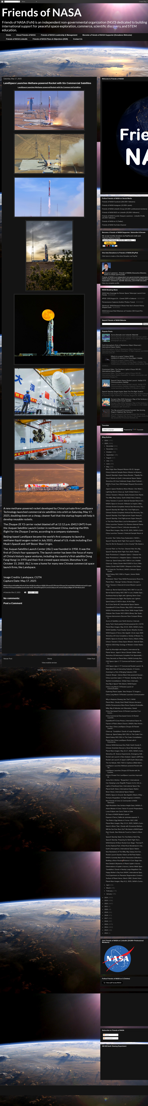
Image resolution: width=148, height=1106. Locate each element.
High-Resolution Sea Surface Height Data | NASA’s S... (124, 805)
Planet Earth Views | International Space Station (122, 789)
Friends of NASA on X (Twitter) (112, 221)
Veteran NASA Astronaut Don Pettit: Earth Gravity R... (124, 745)
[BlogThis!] (31, 592)
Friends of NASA (42, 12)
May (108, 467)
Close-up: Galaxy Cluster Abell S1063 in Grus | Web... (124, 563)
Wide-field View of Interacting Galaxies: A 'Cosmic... (123, 669)
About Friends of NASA (26, 35)
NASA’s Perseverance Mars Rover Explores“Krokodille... (125, 705)
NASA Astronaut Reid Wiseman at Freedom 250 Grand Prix (122, 311)
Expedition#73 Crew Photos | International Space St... (124, 721)
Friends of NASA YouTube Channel (114, 225)
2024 (106, 897)
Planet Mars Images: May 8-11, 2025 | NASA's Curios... (125, 881)
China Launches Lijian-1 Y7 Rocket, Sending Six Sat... (124, 678)
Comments (109, 1038)
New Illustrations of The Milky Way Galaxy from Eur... (124, 852)
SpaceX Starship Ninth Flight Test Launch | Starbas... (124, 541)
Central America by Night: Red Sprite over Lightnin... (124, 598)
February (109, 891)
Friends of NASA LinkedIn (16, 39)
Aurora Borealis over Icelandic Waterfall (124, 335)
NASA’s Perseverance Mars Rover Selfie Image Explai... (125, 610)
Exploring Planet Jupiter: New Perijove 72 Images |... (124, 691)
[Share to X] (33, 592)
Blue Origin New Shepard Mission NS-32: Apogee (123, 469)
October (109, 452)
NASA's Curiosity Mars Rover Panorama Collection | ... (124, 857)
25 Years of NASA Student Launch (117, 814)
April (108, 885)
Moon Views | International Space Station (120, 792)
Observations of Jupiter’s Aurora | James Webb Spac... (124, 866)
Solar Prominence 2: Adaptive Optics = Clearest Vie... (124, 554)
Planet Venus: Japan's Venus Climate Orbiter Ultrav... (124, 652)
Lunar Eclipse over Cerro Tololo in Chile (119, 811)
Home (8, 35)
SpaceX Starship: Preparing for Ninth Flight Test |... (123, 840)
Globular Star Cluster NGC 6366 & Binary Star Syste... (124, 613)
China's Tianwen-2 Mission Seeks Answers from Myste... (125, 495)
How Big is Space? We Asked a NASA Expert (121, 684)
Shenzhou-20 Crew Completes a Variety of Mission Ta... (125, 636)
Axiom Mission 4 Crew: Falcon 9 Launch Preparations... (125, 808)
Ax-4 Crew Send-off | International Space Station (122, 604)
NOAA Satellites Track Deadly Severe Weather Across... (125, 630)
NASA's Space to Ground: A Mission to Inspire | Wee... (124, 504)
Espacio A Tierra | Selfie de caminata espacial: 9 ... (123, 817)
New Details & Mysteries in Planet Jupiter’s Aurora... (123, 863)
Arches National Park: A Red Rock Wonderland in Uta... (125, 846)
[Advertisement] (76, 57)
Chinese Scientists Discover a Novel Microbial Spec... (124, 748)
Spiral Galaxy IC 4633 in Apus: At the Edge (120, 601)
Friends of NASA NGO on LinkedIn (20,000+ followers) (120, 212)
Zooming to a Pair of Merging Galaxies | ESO (121, 672)
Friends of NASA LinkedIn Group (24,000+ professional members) (124, 209)
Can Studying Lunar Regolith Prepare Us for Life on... (124, 783)
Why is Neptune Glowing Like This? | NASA (120, 699)
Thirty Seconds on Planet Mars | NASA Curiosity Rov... (124, 658)
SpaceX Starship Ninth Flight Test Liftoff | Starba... (123, 552)
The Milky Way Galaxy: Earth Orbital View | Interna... (124, 498)
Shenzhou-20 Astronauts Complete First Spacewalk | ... (125, 655)
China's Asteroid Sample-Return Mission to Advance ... (124, 472)
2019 (106, 912)
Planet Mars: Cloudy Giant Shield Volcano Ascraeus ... (124, 702)
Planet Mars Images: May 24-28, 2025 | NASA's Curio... (125, 530)
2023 (106, 900)
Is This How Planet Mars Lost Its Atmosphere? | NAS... (124, 521)
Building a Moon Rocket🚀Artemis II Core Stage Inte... (124, 860)
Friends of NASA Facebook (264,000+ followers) (118, 202)
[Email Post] (25, 592)
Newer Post (7, 659)
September (110, 455)
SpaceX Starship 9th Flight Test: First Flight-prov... (123, 509)
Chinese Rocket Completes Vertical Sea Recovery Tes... (125, 506)
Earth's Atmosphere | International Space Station (122, 849)
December (110, 446)
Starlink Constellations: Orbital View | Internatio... (122, 681)
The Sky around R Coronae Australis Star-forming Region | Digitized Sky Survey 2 (128, 411)
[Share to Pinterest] (37, 592)
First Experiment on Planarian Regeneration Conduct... (124, 875)
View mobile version (49, 663)
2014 (106, 927)
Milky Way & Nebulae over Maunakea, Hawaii (121, 708)
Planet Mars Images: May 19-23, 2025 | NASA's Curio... (125, 627)
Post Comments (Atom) (53, 670)
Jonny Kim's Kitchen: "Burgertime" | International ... (123, 780)
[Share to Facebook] (35, 592)
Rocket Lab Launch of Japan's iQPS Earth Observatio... (125, 760)
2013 (106, 930)
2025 (106, 443)
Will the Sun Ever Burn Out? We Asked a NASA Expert (124, 829)
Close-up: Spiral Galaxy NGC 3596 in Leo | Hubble (123, 560)
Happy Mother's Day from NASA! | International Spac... (124, 872)
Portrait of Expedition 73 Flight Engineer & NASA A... (123, 798)
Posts (107, 1035)
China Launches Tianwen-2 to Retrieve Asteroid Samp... (125, 524)
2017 (106, 918)
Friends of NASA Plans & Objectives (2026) (50, 39)
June (108, 464)
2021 (106, 906)
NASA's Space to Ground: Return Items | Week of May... (125, 639)
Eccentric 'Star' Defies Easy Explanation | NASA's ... (123, 538)
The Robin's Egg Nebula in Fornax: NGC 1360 (122, 820)
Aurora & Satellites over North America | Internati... (123, 621)
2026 (106, 440)
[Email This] (29, 592)
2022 (106, 903)
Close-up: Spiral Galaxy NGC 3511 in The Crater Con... (125, 734)
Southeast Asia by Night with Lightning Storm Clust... (124, 595)
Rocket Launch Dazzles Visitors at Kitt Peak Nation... (124, 855)
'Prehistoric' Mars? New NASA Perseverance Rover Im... (125, 579)
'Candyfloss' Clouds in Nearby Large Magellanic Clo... (124, 869)
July (107, 461)
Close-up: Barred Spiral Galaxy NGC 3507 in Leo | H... (124, 590)
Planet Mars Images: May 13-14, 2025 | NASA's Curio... (125, 823)
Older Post (91, 659)
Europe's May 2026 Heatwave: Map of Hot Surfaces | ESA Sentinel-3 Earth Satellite (129, 400)
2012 (106, 933)
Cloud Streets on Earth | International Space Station (123, 478)
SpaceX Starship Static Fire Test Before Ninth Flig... (123, 837)
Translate (140, 430)
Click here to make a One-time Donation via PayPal (119, 256)
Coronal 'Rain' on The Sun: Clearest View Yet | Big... (124, 549)
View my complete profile (110, 283)
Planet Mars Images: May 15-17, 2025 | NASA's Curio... (125, 751)
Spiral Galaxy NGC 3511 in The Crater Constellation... (124, 737)
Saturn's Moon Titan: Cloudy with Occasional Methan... (124, 826)
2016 (106, 921)
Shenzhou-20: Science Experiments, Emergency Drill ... (125, 754)
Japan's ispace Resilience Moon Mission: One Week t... (125, 489)
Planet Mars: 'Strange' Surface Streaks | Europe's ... (123, 582)
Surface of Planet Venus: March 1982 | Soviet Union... (124, 878)
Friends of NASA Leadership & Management (59, 35)
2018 (106, 915)
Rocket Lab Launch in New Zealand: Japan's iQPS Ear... (125, 757)
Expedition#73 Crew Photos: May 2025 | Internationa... (124, 607)
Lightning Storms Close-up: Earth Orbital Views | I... (123, 492)
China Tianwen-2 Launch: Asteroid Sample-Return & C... (125, 501)
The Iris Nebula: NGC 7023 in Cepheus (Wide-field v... (124, 763)
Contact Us (77, 39)
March (108, 888)
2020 (106, 909)
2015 (106, 924)
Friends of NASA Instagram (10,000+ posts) (117, 205)
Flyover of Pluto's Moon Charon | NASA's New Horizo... (125, 723)
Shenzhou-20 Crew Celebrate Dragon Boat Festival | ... (125, 481)
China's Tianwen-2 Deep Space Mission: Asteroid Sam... (125, 642)
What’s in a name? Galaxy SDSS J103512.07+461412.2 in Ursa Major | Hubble (126, 357)
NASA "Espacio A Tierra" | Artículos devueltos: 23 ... (123, 527)
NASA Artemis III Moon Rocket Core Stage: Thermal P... (125, 843)
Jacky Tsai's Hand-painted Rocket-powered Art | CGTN (124, 624)
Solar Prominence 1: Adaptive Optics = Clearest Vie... (124, 557)
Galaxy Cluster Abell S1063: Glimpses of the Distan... (124, 566)
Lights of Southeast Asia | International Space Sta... (123, 786)
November (110, 449)
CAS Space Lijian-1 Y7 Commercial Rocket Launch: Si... (125, 666)
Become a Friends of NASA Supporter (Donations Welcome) (107, 35)
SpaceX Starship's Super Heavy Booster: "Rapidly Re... (125, 475)
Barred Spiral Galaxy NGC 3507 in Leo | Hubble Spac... (125, 592)
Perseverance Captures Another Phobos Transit (118, 302)
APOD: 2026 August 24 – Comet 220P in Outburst (119, 298)
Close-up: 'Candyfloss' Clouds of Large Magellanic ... (124, 731)
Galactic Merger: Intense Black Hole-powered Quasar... (125, 675)
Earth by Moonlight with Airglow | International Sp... (123, 649)
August (108, 458)
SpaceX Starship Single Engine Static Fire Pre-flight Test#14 (122, 391)
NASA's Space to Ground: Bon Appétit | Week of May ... (125, 795)
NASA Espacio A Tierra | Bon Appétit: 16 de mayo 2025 (124, 633)
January (109, 894)
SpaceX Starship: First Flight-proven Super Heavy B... (124, 515)
